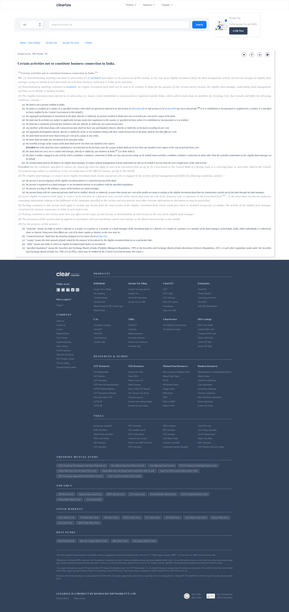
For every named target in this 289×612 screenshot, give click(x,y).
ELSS (165, 380)
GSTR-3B (98, 406)
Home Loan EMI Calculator (140, 443)
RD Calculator (169, 430)
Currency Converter (171, 443)
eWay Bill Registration (207, 306)
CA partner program (102, 325)
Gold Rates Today (170, 438)
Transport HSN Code (207, 333)
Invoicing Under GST (103, 397)
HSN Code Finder (205, 325)
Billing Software (135, 333)
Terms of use (79, 598)
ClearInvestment (100, 298)
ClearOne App (134, 346)
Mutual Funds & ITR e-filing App (108, 306)
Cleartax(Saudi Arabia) (66, 367)
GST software (169, 298)
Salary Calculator (205, 438)
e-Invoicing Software (207, 298)
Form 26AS (133, 376)
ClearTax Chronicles (65, 355)
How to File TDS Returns (139, 389)
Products (129, 5)
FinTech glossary (63, 350)
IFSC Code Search (136, 434)
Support (59, 305)
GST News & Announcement (106, 385)
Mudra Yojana (204, 376)
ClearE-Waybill (204, 293)
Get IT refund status (206, 434)
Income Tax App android (139, 289)
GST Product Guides (65, 359)
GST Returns (99, 376)
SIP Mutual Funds (170, 385)
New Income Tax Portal (138, 393)
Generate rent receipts (137, 438)
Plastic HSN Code (205, 338)
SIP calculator (100, 443)
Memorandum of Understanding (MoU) (215, 372)
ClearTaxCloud (100, 338)
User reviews (61, 338)
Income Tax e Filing (102, 289)
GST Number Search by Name (211, 447)
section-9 (96, 77)
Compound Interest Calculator (176, 447)
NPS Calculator (135, 447)
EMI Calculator (100, 430)
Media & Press (62, 333)
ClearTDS (202, 302)
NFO (165, 397)
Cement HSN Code (206, 329)
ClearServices (99, 302)
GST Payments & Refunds (105, 393)
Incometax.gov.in (135, 397)
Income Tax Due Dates (138, 406)
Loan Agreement (205, 385)
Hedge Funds (168, 389)
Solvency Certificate (206, 393)
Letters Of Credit (205, 406)
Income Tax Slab (135, 372)
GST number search (136, 430)
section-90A (170, 108)
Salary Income (134, 385)
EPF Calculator (204, 443)
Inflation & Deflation (207, 380)
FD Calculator (169, 434)
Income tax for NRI (136, 302)
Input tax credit (169, 310)
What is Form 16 (135, 380)
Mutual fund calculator (103, 434)
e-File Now (238, 31)
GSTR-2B (98, 401)
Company (166, 5)
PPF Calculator (134, 426)
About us (60, 321)
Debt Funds (168, 393)
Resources (147, 5)
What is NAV (168, 406)
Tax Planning (99, 293)
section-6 (71, 86)
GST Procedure (100, 380)
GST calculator (100, 447)
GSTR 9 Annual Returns (104, 389)
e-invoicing (168, 306)
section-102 (101, 236)
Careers (59, 329)
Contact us (60, 325)
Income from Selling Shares (140, 401)
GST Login (168, 293)
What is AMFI (169, 401)
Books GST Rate (205, 346)
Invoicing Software (136, 338)
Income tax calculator (103, 426)
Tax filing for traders (172, 329)
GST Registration (101, 372)
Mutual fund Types (171, 376)
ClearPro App (99, 342)
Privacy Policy (62, 598)
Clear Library (62, 346)
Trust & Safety (62, 363)
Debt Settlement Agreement (209, 397)
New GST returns (170, 302)
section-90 (139, 108)
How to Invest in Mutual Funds (176, 372)
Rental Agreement (205, 401)
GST (165, 289)
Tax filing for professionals (174, 325)
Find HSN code (204, 426)
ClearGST (202, 289)
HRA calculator (169, 426)
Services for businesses (138, 342)
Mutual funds (99, 310)
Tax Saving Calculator (207, 430)
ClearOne (132, 329)
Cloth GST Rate (204, 342)
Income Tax (133, 293)
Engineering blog (63, 342)
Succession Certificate (207, 389)
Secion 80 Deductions (137, 298)
